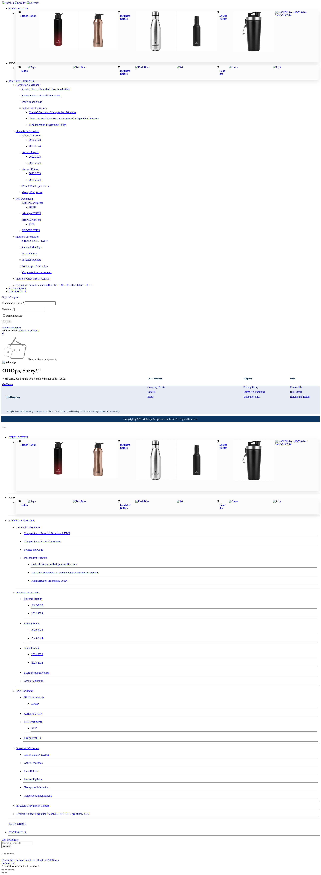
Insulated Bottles (125, 17)
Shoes (55, 860)
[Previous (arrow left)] (2, 872)
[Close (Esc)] (12, 869)
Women (5, 860)
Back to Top (7, 863)
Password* (8, 309)
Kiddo (24, 70)
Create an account (28, 330)
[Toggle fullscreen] (6, 869)
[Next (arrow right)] (6, 872)
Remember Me (14, 315)
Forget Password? (11, 327)
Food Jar (222, 72)
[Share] (9, 869)
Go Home (7, 384)
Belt (49, 860)
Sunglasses (30, 860)
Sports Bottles (223, 17)
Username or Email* (13, 303)
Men (12, 860)
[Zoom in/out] (2, 869)
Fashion (20, 860)
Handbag (42, 860)
